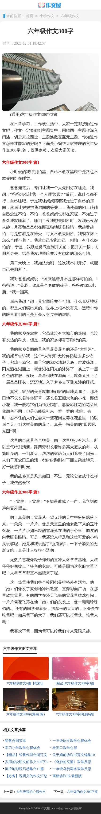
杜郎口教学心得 (64, 748)
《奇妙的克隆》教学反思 (71, 762)
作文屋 (45, 808)
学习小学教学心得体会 (22, 748)
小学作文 (46, 16)
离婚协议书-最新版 (67, 776)
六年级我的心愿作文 (31, 792)
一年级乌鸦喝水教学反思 (71, 769)
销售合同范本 (15, 741)
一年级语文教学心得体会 (71, 741)
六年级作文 (70, 16)
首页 (29, 16)
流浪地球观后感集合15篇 (24, 769)
